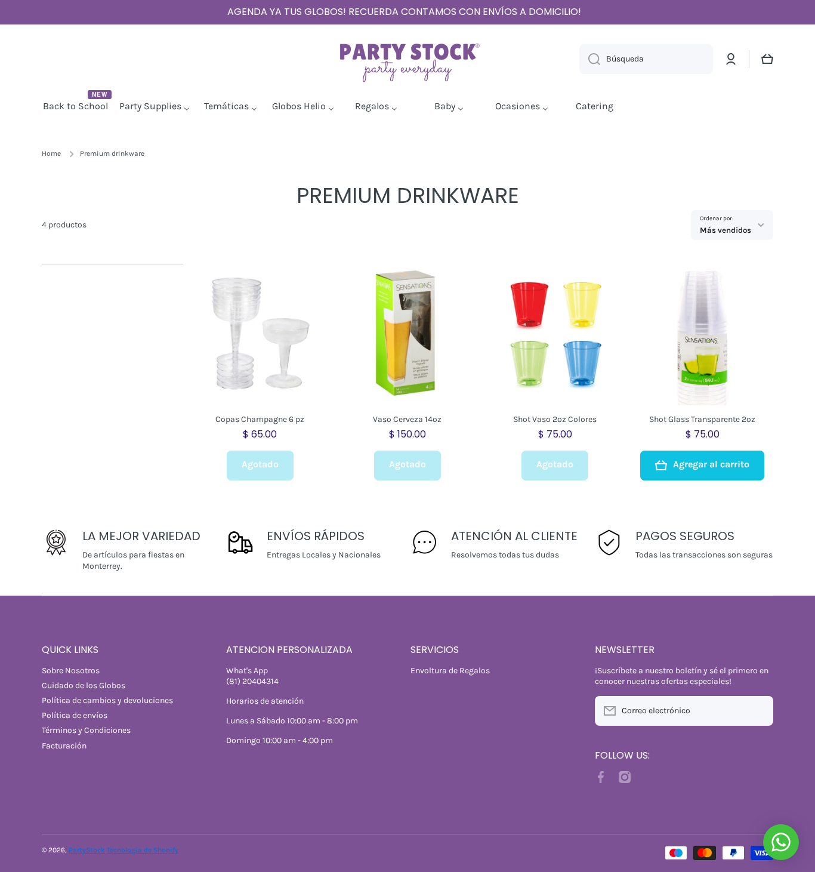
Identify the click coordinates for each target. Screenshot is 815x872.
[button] (767, 59)
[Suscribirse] (758, 711)
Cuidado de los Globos (83, 685)
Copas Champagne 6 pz (259, 419)
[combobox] (646, 59)
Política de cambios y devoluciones (107, 700)
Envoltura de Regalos (450, 670)
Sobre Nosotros (71, 670)
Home (51, 153)
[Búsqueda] (589, 59)
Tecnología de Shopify (142, 850)
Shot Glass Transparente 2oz (702, 419)
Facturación (64, 746)
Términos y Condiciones (86, 730)
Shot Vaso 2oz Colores (555, 419)
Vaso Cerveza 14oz (407, 419)
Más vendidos (725, 230)
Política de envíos (74, 715)
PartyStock (87, 850)
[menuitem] (77, 107)
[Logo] (407, 59)
